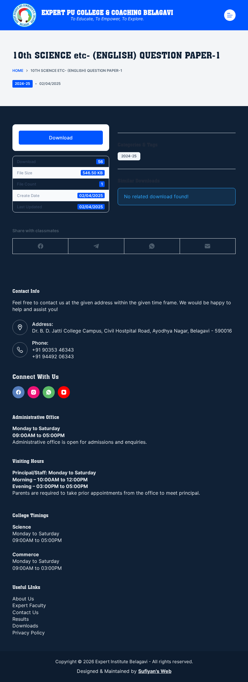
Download (61, 138)
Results (20, 619)
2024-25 (22, 83)
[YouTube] (64, 392)
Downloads (25, 626)
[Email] (208, 246)
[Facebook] (40, 246)
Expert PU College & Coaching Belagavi (107, 12)
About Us (23, 599)
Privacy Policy (28, 633)
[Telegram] (96, 246)
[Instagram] (34, 392)
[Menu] (230, 15)
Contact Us (25, 612)
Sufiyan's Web (154, 671)
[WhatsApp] (152, 246)
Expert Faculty (29, 605)
